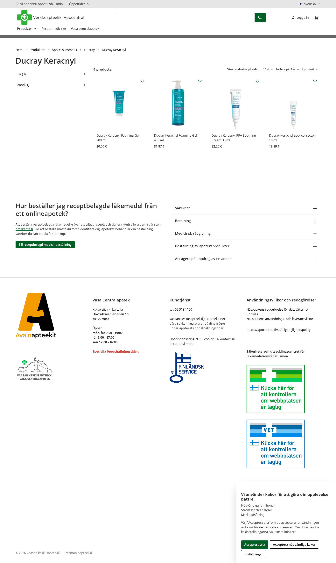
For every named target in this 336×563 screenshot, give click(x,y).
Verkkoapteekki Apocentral (58, 17)
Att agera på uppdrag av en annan (203, 258)
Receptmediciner (53, 28)
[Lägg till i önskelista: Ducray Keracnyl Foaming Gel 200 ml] (142, 81)
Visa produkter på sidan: (244, 69)
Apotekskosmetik (64, 50)
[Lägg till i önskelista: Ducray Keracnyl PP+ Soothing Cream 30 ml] (257, 81)
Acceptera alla (254, 544)
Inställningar (253, 554)
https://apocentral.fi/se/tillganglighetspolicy (279, 330)
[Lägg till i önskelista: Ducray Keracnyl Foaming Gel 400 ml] (200, 81)
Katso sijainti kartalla (108, 309)
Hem (19, 50)
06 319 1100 (183, 309)
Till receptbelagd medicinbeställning (45, 244)
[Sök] (260, 17)
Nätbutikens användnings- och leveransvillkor (280, 319)
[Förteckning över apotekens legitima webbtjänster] (283, 389)
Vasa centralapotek (85, 28)
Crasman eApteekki (78, 553)
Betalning (183, 220)
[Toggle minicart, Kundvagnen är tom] (316, 17)
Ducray (89, 50)
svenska (310, 4)
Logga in (303, 17)
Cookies (252, 314)
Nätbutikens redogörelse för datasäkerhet (277, 309)
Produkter (24, 28)
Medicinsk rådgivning (193, 233)
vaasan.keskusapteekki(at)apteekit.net (197, 319)
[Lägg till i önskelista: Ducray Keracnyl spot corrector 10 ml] (315, 81)
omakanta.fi (24, 229)
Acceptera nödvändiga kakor (294, 544)
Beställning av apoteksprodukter (202, 246)
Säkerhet (182, 208)
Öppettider (77, 4)
